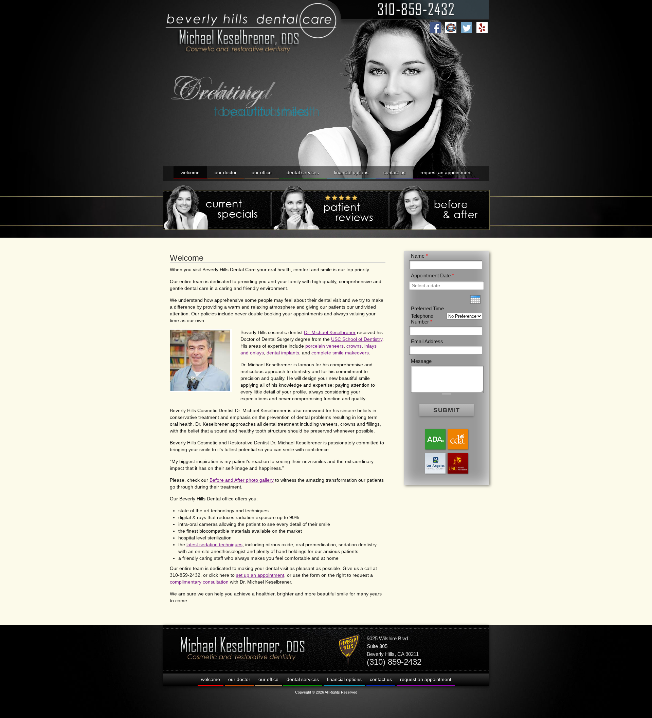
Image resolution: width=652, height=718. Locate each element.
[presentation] (475, 299)
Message (421, 361)
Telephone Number (422, 319)
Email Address (427, 341)
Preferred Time (427, 308)
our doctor (226, 172)
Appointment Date (432, 275)
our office (262, 172)
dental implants (283, 352)
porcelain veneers (324, 346)
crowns (354, 346)
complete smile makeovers (340, 352)
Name (419, 256)
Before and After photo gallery (242, 480)
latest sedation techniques (214, 544)
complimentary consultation (199, 582)
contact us (394, 172)
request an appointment (446, 172)
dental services (303, 172)
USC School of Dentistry (356, 339)
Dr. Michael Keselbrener (330, 332)
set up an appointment (260, 575)
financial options (351, 172)
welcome (190, 172)
